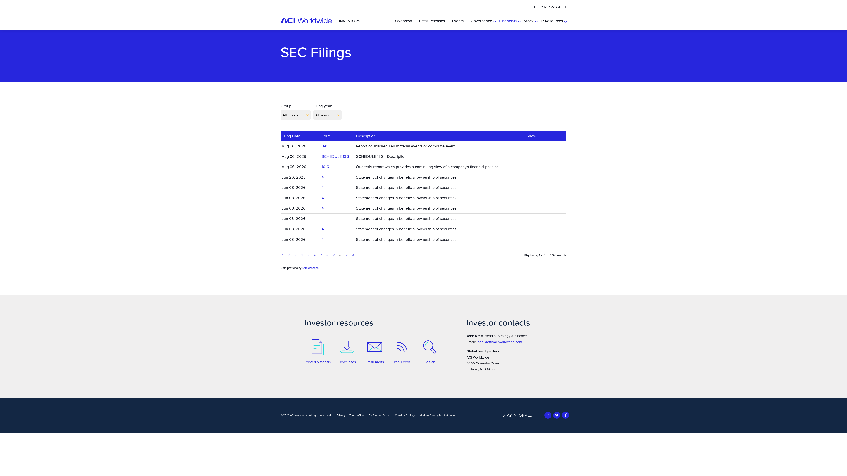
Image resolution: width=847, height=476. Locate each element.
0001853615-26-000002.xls (537, 218)
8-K (324, 146)
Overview (403, 21)
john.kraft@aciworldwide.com (499, 341)
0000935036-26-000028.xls (537, 167)
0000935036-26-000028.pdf (531, 167)
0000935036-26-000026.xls (537, 146)
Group (286, 106)
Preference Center (380, 415)
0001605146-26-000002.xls (537, 229)
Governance (481, 21)
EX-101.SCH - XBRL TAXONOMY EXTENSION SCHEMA (546, 146)
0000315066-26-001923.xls (537, 156)
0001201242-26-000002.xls (537, 239)
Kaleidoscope (310, 268)
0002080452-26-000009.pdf (531, 177)
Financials (508, 21)
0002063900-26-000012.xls (537, 208)
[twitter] (556, 415)
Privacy (341, 415)
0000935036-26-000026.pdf (531, 146)
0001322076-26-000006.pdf (531, 198)
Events (458, 21)
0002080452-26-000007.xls (537, 187)
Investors (349, 21)
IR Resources (552, 21)
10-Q (326, 166)
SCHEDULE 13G (335, 156)
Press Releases (432, 21)
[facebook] (566, 415)
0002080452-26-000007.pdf (531, 187)
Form (326, 136)
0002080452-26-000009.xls (537, 177)
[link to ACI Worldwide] (306, 20)
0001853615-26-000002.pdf (531, 218)
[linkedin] (548, 415)
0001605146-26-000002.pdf (531, 229)
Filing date (291, 136)
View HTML (542, 146)
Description (366, 136)
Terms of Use (357, 415)
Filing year (322, 106)
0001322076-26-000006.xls (537, 198)
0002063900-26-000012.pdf (531, 208)
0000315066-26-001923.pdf (531, 156)
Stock (529, 21)
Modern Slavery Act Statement (438, 415)
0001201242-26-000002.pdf (531, 239)
